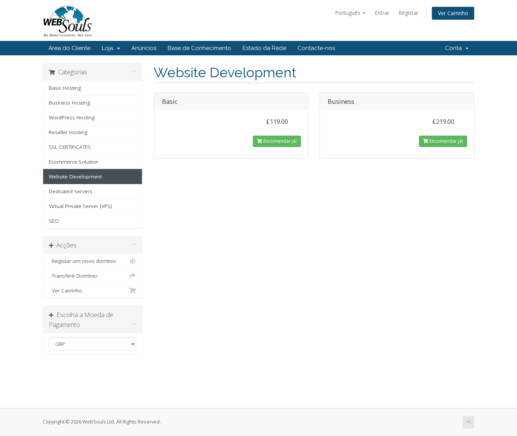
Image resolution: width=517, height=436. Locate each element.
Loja (109, 48)
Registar (409, 12)
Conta (455, 48)
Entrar (382, 12)
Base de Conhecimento (199, 48)
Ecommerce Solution (73, 161)
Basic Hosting (65, 87)
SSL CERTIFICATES (70, 147)
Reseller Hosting (68, 132)
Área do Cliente (69, 48)
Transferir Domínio (73, 275)
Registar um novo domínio (82, 261)
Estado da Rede (264, 48)
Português (348, 12)
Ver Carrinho (453, 13)
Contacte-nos (316, 48)
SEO (54, 220)
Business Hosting (69, 102)
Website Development (75, 176)
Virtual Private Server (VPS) (80, 206)
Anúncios (143, 48)
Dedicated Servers (70, 191)
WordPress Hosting (72, 117)
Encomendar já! (279, 141)
